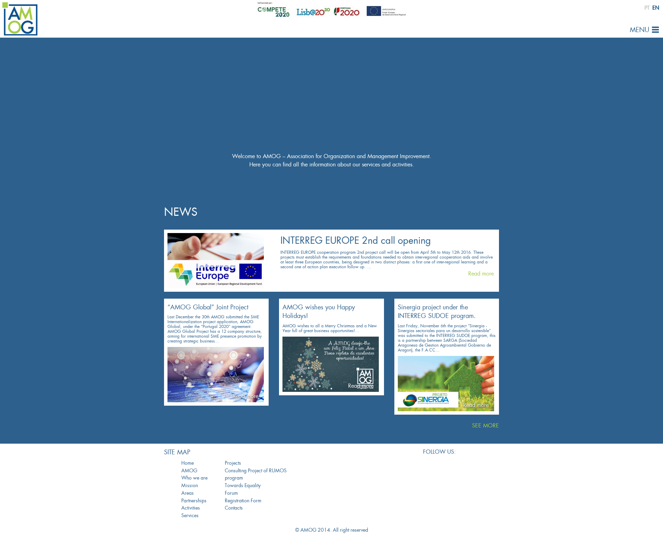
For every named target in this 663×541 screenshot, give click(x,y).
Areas (187, 493)
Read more (481, 273)
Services (190, 515)
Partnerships (193, 500)
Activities (190, 508)
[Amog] (20, 18)
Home (187, 463)
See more (485, 425)
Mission (189, 485)
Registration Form (243, 500)
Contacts (234, 508)
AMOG (189, 470)
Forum (231, 493)
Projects (233, 463)
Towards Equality (243, 485)
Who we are (194, 478)
